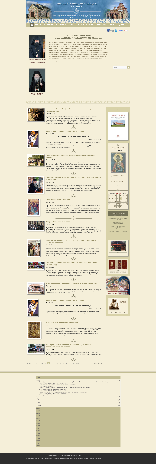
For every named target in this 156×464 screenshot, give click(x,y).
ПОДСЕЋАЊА (122, 25)
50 (66, 363)
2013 (38, 438)
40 (63, 363)
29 (115, 207)
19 (45, 363)
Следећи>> (124, 193)
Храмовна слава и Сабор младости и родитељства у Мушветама (71, 283)
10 (36, 363)
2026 (38, 377)
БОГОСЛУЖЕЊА (102, 25)
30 (60, 363)
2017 (38, 428)
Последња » (75, 363)
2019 (38, 423)
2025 (38, 408)
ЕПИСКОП (38, 25)
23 (112, 204)
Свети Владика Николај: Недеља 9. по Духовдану (53, 393)
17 (115, 201)
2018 (38, 426)
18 (42, 363)
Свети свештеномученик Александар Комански (118, 180)
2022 (38, 415)
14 (126, 198)
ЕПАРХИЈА (62, 25)
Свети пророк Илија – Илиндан (58, 199)
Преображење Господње (46, 386)
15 (109, 201)
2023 (38, 413)
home (32, 25)
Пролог (118, 185)
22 (54, 363)
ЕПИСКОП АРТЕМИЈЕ (50, 25)
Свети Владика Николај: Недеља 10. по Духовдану (53, 390)
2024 (38, 410)
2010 (38, 446)
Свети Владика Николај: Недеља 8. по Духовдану (65, 131)
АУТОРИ (112, 25)
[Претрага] (128, 67)
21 (51, 363)
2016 (38, 431)
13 (123, 198)
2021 (38, 418)
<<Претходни (112, 193)
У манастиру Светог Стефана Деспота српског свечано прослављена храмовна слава (63, 392)
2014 (38, 436)
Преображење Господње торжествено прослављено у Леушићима (57, 384)
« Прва (29, 363)
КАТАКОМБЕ (80, 25)
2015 (38, 433)
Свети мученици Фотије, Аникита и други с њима (118, 176)
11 (118, 198)
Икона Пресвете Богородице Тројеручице (62, 322)
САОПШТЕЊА (90, 25)
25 (118, 204)
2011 (38, 443)
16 (112, 201)
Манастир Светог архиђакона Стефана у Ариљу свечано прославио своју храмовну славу (64, 387)
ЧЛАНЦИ (71, 25)
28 (126, 204)
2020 (38, 421)
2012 (38, 441)
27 (123, 204)
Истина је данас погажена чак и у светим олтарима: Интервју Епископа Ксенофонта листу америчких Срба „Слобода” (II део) (74, 381)
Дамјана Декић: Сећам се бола (58, 222)
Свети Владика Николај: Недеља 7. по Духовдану (65, 300)
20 (123, 201)
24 (115, 204)
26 (121, 204)
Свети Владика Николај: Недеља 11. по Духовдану (53, 389)
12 (121, 198)
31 (121, 207)
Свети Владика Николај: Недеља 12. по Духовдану (53, 383)
